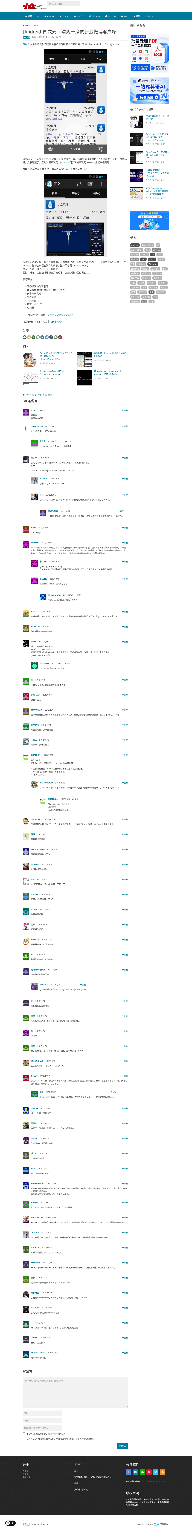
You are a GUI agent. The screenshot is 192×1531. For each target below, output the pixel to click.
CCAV (65, 162)
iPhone (134, 259)
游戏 (144, 287)
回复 (126, 410)
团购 (165, 268)
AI (38, 16)
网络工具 (135, 297)
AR (158, 245)
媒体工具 (146, 273)
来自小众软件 (57, 321)
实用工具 (135, 278)
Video (161, 259)
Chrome (112, 16)
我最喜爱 (146, 278)
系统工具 (161, 292)
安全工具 (157, 273)
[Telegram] (135, 1472)
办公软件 (155, 268)
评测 (155, 297)
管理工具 (142, 292)
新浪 (50, 394)
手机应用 (157, 278)
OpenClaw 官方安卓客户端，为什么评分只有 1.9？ (157, 155)
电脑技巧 (153, 287)
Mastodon (146, 1481)
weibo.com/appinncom (60, 315)
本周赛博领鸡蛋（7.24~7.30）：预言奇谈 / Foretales (157, 173)
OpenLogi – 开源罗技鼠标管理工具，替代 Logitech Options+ (157, 137)
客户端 (38, 394)
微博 (44, 394)
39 (55, 378)
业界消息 (135, 268)
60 (60, 37)
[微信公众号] (142, 1472)
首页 (30, 16)
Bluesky (156, 1481)
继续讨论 (26, 1476)
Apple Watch (147, 245)
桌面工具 (163, 283)
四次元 (26, 44)
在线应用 (135, 273)
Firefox (134, 254)
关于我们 (26, 1471)
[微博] (149, 1472)
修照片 (145, 268)
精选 (138, 16)
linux (143, 259)
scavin (51, 37)
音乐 (151, 301)
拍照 (133, 283)
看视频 (164, 287)
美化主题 (146, 297)
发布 (76, 1471)
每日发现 (135, 287)
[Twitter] (155, 1472)
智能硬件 (151, 283)
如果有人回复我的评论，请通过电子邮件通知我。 (47, 1434)
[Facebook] (128, 1472)
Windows (95, 16)
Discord (165, 1481)
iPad (160, 254)
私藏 (133, 292)
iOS (64, 16)
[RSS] (162, 1472)
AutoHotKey (136, 250)
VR (132, 264)
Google (144, 254)
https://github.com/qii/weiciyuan (71, 989)
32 (110, 360)
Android (50, 16)
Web (125, 16)
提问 (76, 1483)
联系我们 (26, 1474)
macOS (79, 16)
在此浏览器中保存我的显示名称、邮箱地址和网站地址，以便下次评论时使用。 (61, 1438)
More (150, 16)
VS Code (141, 264)
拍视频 (141, 283)
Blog (148, 250)
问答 (144, 301)
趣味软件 (135, 301)
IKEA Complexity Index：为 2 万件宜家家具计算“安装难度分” (157, 191)
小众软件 (26, 1524)
